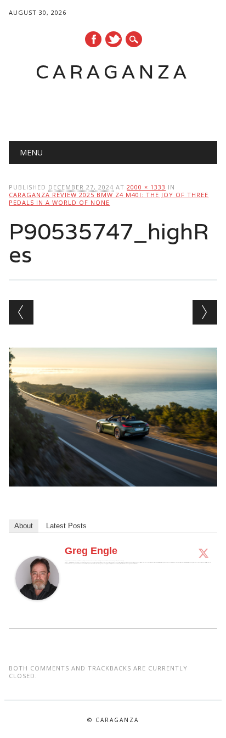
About (23, 526)
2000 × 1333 (146, 187)
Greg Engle (91, 550)
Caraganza (113, 71)
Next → (205, 312)
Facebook (93, 39)
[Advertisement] (117, 107)
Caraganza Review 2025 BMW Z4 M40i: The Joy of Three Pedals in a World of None (108, 198)
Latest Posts (66, 526)
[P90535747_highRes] (113, 497)
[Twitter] (203, 553)
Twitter (113, 39)
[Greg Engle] (37, 610)
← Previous (21, 312)
